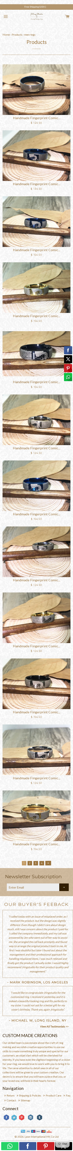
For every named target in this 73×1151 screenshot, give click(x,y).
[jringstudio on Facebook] (6, 1120)
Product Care (53, 1095)
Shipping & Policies (30, 1095)
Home (6, 34)
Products (17, 34)
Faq (68, 1095)
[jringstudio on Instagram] (30, 1122)
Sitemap (25, 1100)
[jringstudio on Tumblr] (39, 1120)
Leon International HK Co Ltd (42, 1136)
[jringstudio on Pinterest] (21, 1120)
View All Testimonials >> (54, 1026)
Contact (11, 1100)
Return (10, 1095)
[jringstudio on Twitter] (14, 1120)
